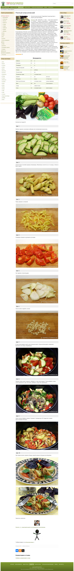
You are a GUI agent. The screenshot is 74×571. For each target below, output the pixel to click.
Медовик (65, 46)
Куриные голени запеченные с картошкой (67, 57)
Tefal (3, 90)
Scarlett (3, 81)
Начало (12, 564)
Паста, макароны (5, 40)
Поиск (45, 7)
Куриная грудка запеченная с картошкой (66, 67)
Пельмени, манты (6, 47)
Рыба (3, 43)
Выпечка (4, 51)
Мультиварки (5, 7)
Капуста (5, 22)
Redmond (4, 79)
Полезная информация (37, 7)
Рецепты (20, 7)
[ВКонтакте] (17, 550)
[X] (23, 550)
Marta (3, 69)
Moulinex (4, 70)
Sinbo (3, 83)
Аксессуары (27, 7)
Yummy (3, 94)
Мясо (3, 42)
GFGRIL (3, 97)
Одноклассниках (29, 542)
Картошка (5, 19)
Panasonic (4, 74)
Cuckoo (3, 65)
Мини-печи (13, 7)
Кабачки (5, 27)
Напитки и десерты (6, 52)
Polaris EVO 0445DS (67, 25)
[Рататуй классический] (23, 23)
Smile (3, 85)
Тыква (4, 24)
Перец (4, 29)
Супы (3, 33)
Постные (4, 54)
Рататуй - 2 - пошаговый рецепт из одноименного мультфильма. (30, 527)
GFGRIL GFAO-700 (67, 15)
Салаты (3, 49)
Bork (3, 61)
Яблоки (4, 31)
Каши (3, 34)
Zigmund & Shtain (5, 96)
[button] (8, 7)
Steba (3, 87)
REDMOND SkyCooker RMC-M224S (68, 31)
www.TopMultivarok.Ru (37, 566)
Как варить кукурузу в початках (68, 51)
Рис (3, 36)
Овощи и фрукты (11, 9)
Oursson (4, 72)
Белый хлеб (66, 61)
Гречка (3, 38)
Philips (3, 76)
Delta (3, 99)
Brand (3, 63)
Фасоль (4, 20)
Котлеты (4, 45)
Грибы (4, 26)
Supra (3, 88)
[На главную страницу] (12, 3)
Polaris (3, 78)
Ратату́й (33, 19)
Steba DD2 (66, 36)
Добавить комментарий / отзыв (23, 558)
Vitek (3, 92)
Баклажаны (5, 17)
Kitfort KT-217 (66, 20)
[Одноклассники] (20, 550)
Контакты (50, 7)
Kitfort (3, 67)
